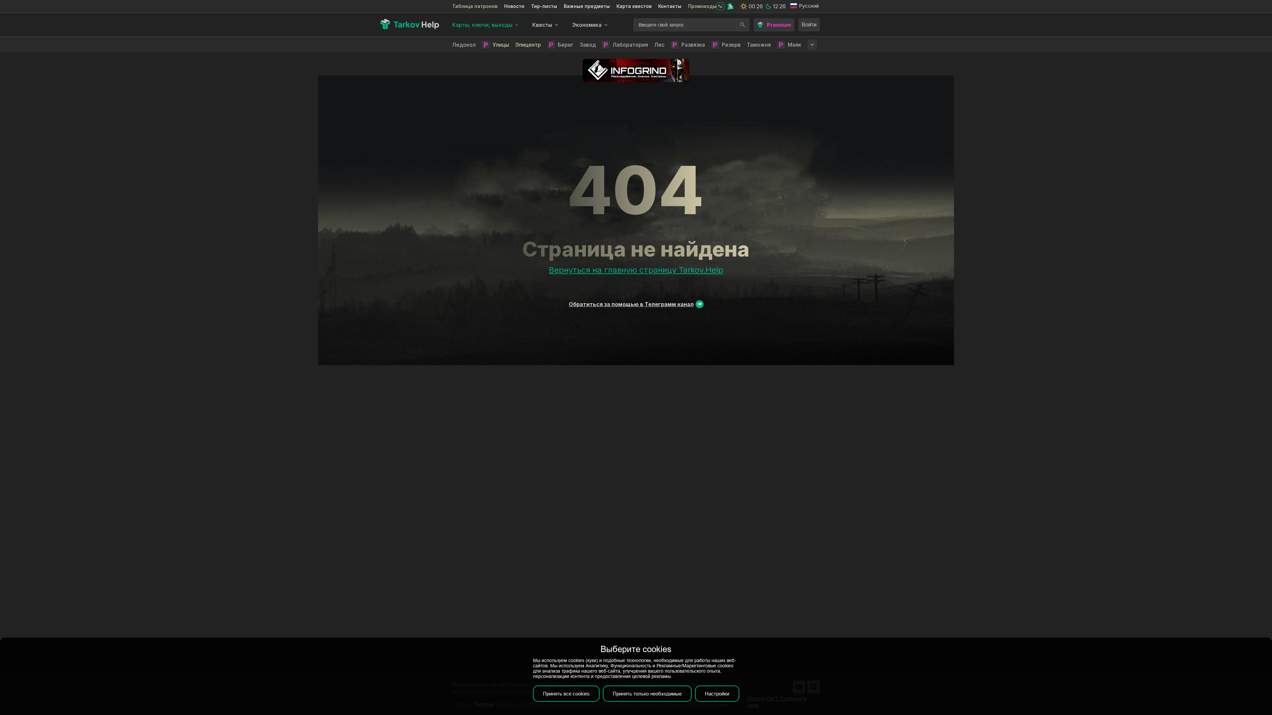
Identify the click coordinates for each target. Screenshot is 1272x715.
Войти (809, 24)
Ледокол (464, 44)
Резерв (731, 44)
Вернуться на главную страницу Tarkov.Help (636, 270)
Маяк (794, 44)
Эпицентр (528, 44)
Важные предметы (587, 6)
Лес (659, 44)
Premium (779, 25)
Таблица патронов (475, 6)
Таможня (759, 44)
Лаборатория (630, 44)
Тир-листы (544, 6)
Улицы (501, 44)
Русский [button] (809, 6)
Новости (514, 6)
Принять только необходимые (647, 693)
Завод (588, 44)
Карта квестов (634, 6)
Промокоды (702, 6)
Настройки (717, 693)
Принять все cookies (566, 693)
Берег (565, 44)
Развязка (693, 44)
